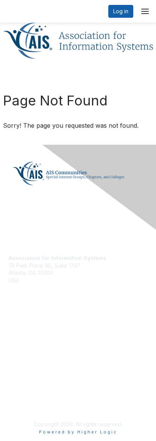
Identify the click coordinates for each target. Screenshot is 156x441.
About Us (20, 398)
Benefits (19, 340)
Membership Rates (32, 348)
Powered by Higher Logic (78, 432)
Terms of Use (25, 405)
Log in (120, 11)
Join (14, 333)
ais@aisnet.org (27, 287)
